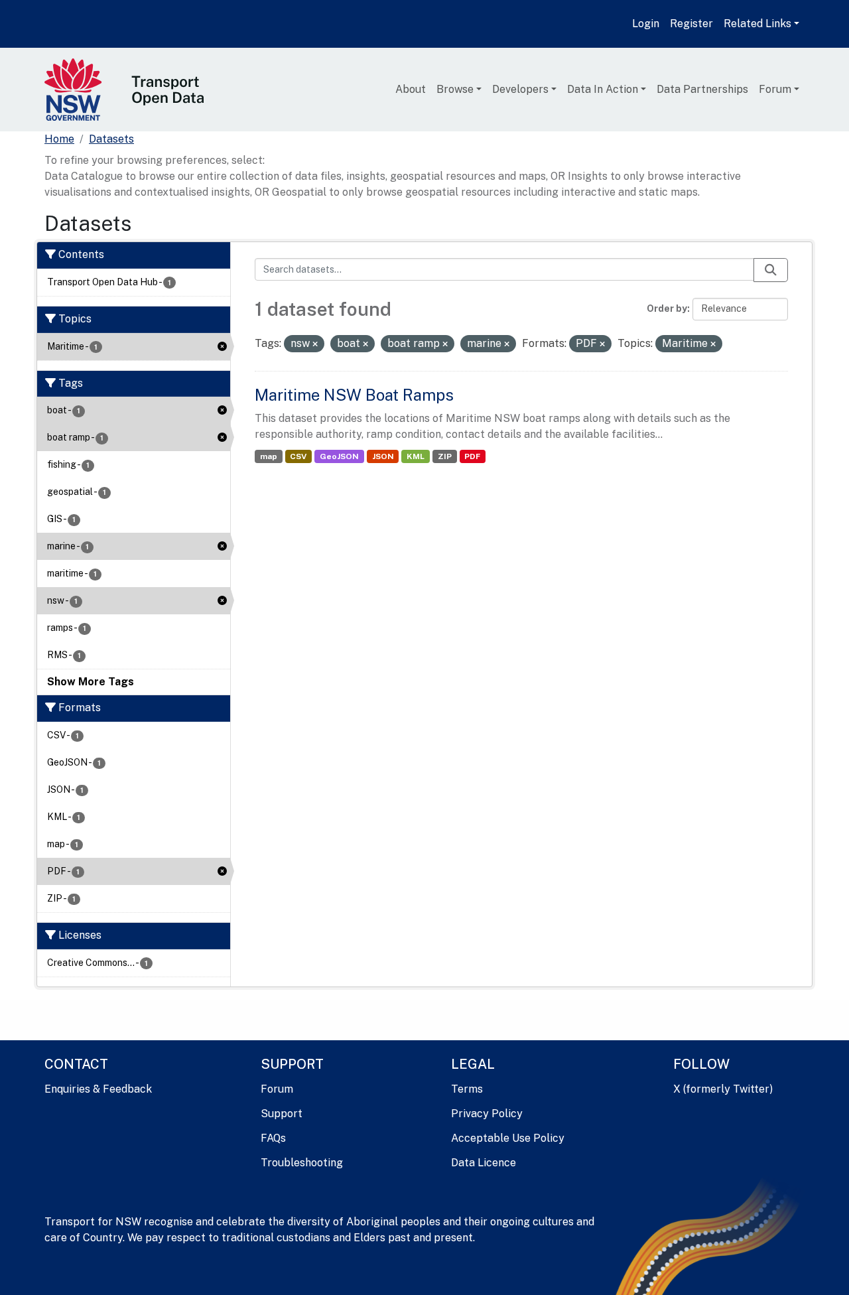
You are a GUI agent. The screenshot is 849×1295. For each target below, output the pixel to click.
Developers (520, 89)
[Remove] (315, 344)
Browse (455, 89)
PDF (472, 456)
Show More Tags (90, 681)
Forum (775, 89)
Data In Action (602, 89)
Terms (467, 1089)
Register (691, 23)
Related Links (757, 23)
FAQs (273, 1138)
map (268, 456)
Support (281, 1113)
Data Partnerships (702, 89)
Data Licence (483, 1162)
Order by (667, 308)
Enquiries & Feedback (98, 1089)
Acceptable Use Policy (507, 1138)
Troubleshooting (302, 1162)
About (410, 89)
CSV (298, 456)
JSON (383, 456)
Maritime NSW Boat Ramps (354, 394)
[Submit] (770, 270)
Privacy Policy (487, 1113)
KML (415, 456)
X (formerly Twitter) (723, 1089)
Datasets (111, 139)
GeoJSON (339, 456)
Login (645, 23)
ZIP (445, 456)
